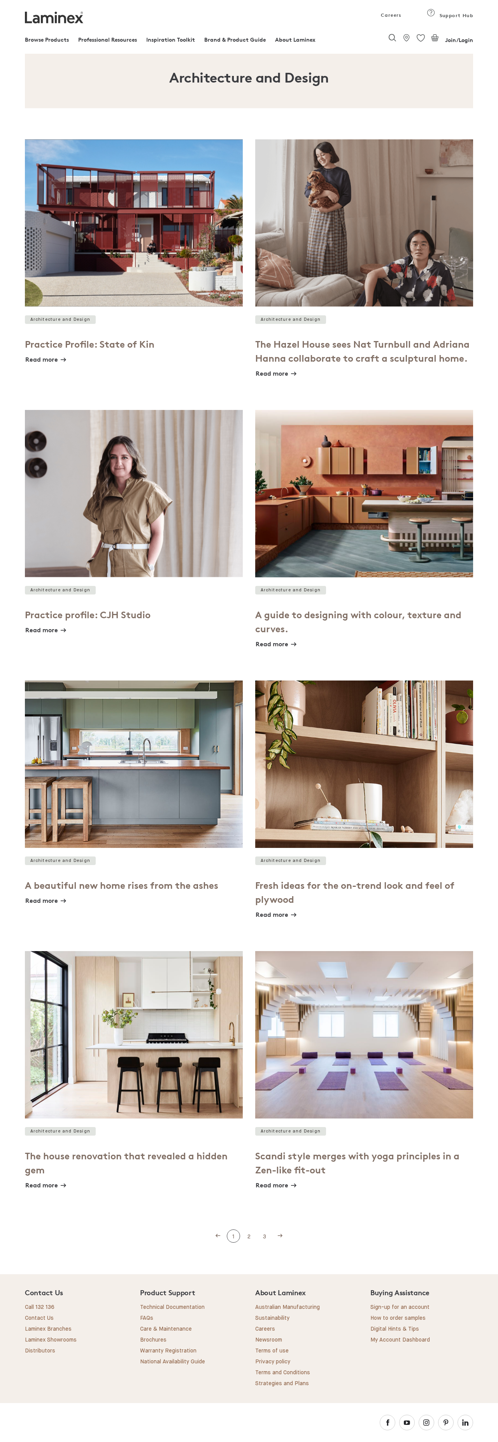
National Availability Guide (172, 1362)
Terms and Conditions (282, 1372)
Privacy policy (272, 1362)
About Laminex (295, 39)
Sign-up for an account (400, 1307)
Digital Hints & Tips (394, 1329)
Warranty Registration (168, 1351)
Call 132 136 (39, 1307)
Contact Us (39, 1318)
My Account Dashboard (400, 1340)
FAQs (146, 1318)
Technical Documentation (172, 1307)
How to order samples (398, 1318)
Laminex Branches (48, 1329)
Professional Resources (107, 39)
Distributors (40, 1351)
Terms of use (272, 1351)
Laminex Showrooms (51, 1340)
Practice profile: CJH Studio (88, 615)
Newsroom (268, 1340)
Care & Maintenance (166, 1329)
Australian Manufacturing (287, 1307)
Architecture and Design (60, 319)
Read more (41, 359)
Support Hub (455, 15)
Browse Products (47, 39)
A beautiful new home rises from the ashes (121, 885)
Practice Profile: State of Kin (89, 344)
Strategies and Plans (282, 1383)
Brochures (153, 1340)
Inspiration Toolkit (170, 39)
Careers (390, 15)
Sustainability (272, 1318)
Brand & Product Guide (235, 39)
